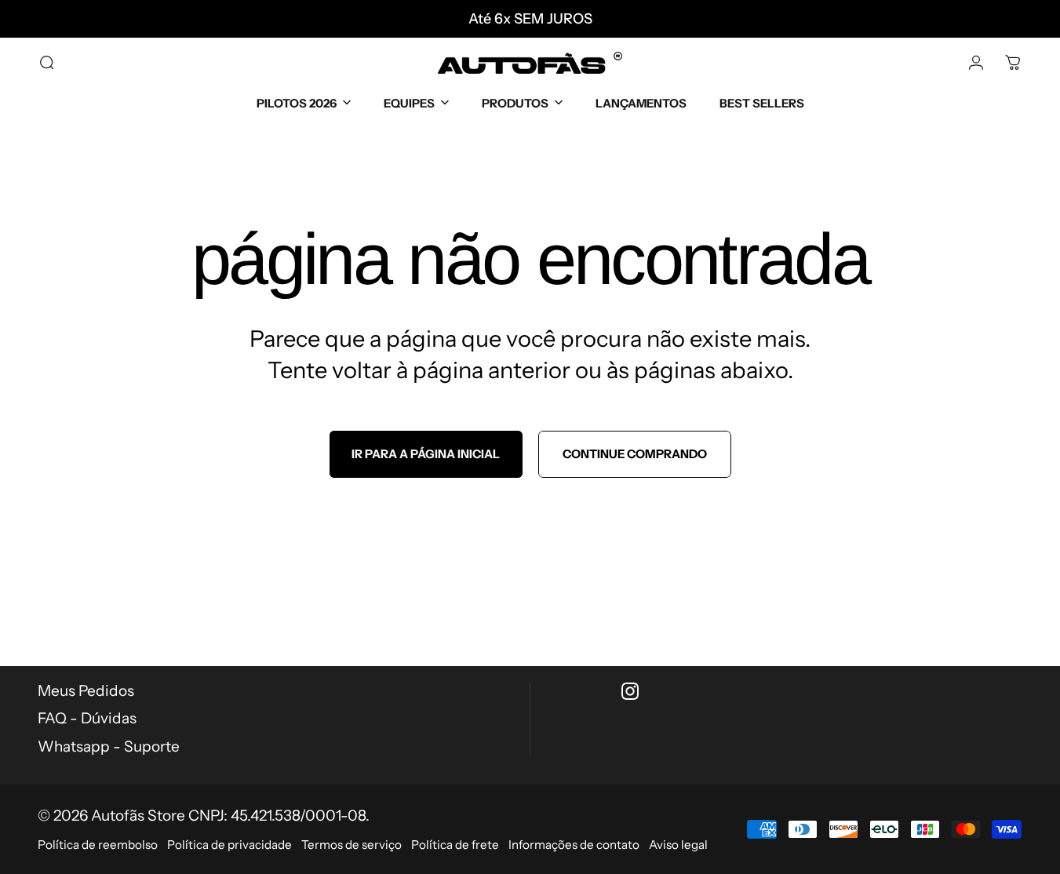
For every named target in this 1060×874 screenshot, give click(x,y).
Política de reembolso (98, 844)
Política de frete (455, 844)
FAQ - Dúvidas (87, 718)
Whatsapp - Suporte (109, 746)
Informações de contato (573, 844)
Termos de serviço (351, 844)
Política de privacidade (229, 844)
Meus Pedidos (86, 691)
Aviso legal (678, 844)
